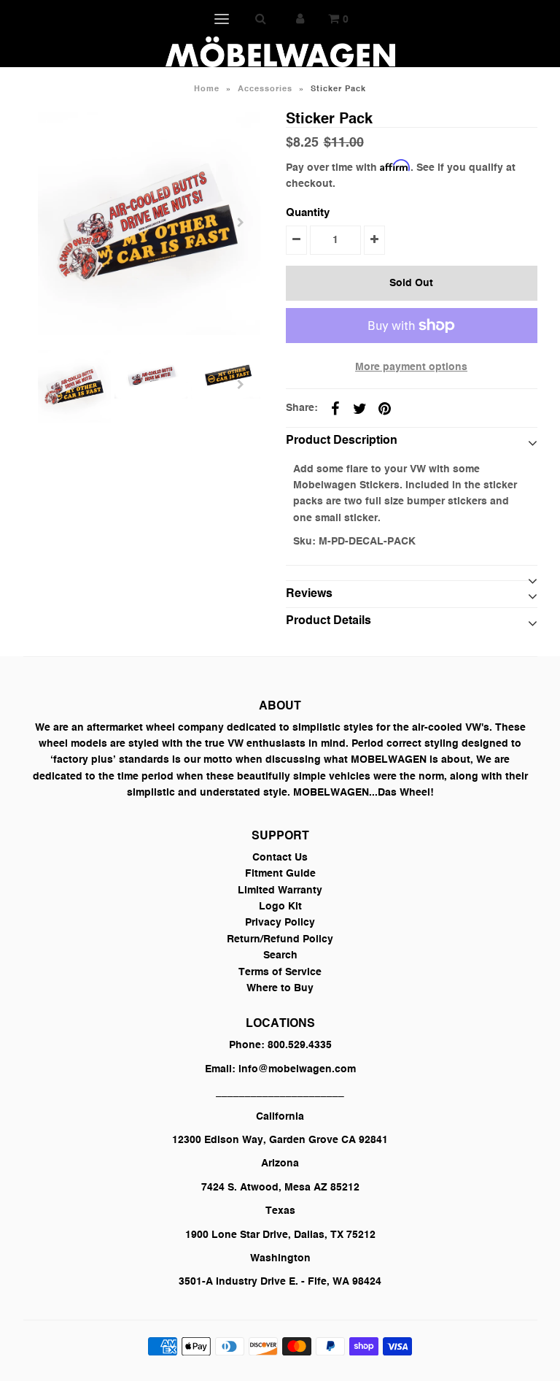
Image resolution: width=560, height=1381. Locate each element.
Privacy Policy (280, 923)
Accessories (265, 89)
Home (206, 89)
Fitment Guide (280, 874)
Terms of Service (280, 972)
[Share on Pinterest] (385, 409)
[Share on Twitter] (360, 409)
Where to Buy (280, 988)
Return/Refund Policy (280, 939)
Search (280, 955)
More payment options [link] (411, 367)
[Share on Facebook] (335, 409)
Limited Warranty (280, 890)
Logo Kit (280, 906)
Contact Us (280, 858)
